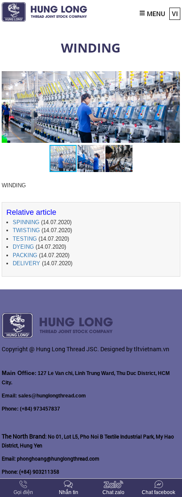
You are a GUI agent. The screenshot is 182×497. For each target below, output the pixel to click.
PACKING (25, 255)
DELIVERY (26, 263)
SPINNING (26, 222)
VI (175, 13)
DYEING (23, 247)
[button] (172, 77)
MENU (156, 13)
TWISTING (26, 230)
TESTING (25, 239)
